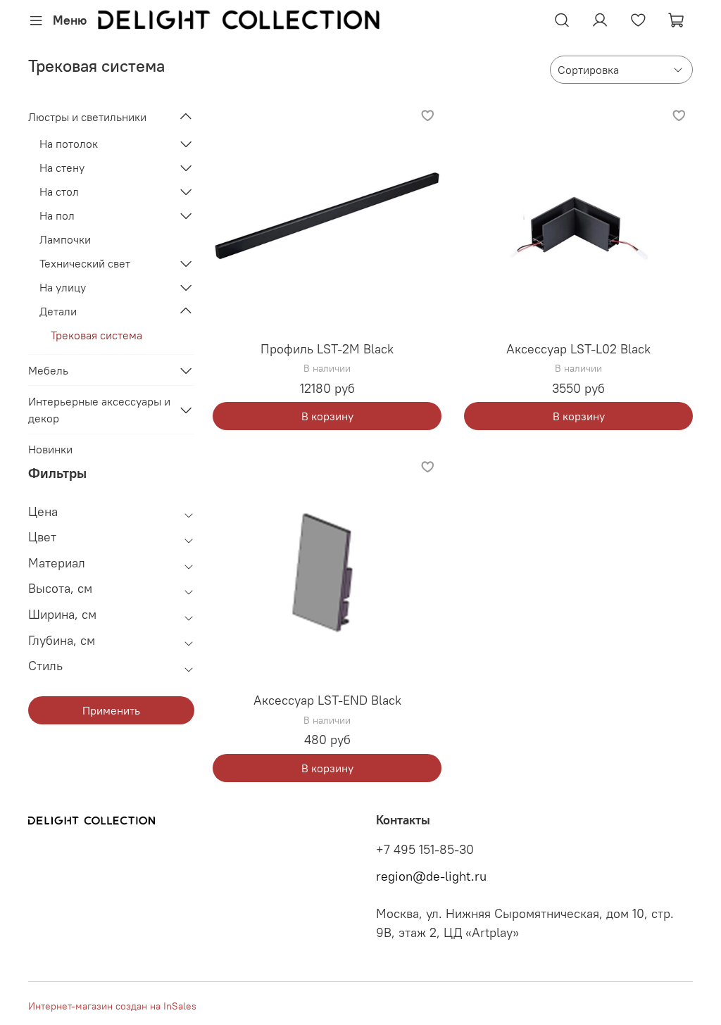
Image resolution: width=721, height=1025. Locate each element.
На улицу (62, 287)
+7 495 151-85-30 (425, 849)
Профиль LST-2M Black (327, 349)
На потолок (68, 144)
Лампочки (65, 239)
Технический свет (84, 263)
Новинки (50, 449)
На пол (57, 215)
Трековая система (96, 335)
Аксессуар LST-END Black (327, 700)
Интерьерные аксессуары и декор (99, 409)
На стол (59, 191)
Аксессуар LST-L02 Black (578, 349)
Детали (58, 311)
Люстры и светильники (87, 117)
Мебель (48, 370)
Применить (111, 710)
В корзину (327, 416)
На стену (61, 168)
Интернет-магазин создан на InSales (112, 1006)
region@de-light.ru (431, 876)
